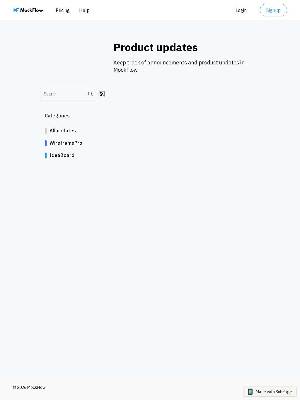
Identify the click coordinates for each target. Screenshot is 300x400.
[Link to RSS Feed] (102, 94)
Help (84, 10)
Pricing (63, 10)
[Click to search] (90, 94)
